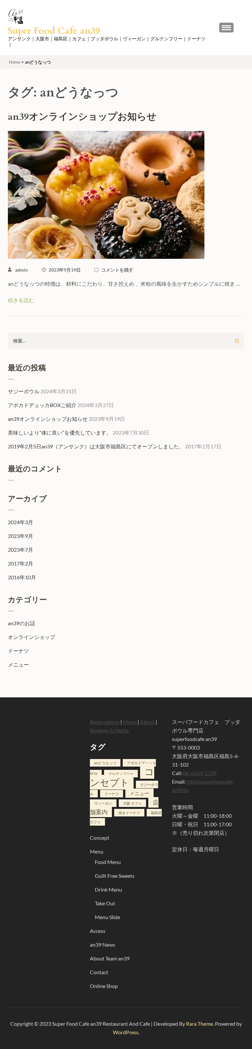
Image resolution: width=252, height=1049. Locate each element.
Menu (130, 722)
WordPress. (126, 1032)
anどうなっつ (105, 763)
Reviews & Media (109, 730)
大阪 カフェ (132, 803)
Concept (99, 837)
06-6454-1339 (200, 773)
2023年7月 (20, 549)
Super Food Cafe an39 (54, 31)
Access (97, 931)
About (147, 722)
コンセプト (122, 777)
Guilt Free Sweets (115, 876)
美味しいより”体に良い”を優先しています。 (60, 432)
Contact (99, 972)
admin (21, 270)
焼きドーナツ (129, 813)
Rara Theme (199, 1023)
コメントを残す (117, 270)
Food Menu (108, 862)
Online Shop (104, 986)
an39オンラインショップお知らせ (82, 116)
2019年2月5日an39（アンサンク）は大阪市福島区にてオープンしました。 (96, 446)
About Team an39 (110, 958)
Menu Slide (107, 917)
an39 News (102, 944)
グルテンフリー (121, 773)
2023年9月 (20, 536)
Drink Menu (108, 889)
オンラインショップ (31, 637)
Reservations (104, 722)
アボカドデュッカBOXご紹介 (42, 405)
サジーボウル (23, 391)
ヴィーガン (103, 803)
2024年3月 (20, 522)
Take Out (105, 903)
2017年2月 (20, 563)
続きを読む (21, 300)
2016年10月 (22, 577)
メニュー (18, 664)
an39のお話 (21, 623)
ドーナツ (18, 651)
